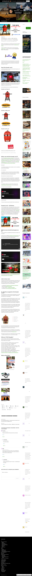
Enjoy (2, 547)
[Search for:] (27, 24)
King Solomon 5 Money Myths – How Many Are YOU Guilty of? (28, 375)
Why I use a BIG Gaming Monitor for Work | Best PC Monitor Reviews (28, 299)
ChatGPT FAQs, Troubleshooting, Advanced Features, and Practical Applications (26, 278)
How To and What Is (4, 552)
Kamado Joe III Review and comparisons (12, 285)
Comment (17, 478)
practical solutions (3, 560)
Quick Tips (2, 562)
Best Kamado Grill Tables (26, 73)
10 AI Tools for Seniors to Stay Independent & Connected (27, 215)
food (1, 548)
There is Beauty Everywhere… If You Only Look (27, 393)
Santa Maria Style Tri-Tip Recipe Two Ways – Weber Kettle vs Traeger (26, 168)
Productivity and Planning (5, 558)
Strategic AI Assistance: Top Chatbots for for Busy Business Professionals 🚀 (27, 179)
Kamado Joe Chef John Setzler (13, 235)
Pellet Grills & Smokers (5, 544)
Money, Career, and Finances (5, 554)
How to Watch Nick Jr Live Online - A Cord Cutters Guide (27, 75)
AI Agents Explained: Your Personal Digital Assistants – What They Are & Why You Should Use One (26, 198)
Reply (4, 436)
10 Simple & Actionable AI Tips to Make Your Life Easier (27, 72)
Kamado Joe (3, 543)
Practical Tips (3, 561)
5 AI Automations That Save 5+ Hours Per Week (26, 232)
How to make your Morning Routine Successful (26, 264)
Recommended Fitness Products (6, 551)
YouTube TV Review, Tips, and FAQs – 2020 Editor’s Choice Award (10, 424)
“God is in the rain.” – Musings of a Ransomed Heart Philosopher (27, 389)
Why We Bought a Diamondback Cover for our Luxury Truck (26, 78)
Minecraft (2, 553)
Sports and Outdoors (4, 565)
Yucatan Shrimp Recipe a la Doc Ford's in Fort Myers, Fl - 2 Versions (27, 60)
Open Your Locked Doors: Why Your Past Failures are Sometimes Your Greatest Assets (27, 130)
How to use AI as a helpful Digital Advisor (26, 109)
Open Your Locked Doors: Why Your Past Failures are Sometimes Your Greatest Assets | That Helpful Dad (28, 318)
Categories (24, 31)
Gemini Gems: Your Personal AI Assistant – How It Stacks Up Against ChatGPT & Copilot (27, 188)
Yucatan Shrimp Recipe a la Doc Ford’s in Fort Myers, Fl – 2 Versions (27, 482)
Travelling (2, 569)
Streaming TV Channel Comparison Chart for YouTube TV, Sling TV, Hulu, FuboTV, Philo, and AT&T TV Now (27, 65)
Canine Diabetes (4, 559)
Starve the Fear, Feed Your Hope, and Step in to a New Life (27, 119)
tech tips (2, 568)
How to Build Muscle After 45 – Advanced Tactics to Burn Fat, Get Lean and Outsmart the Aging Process (10, 420)
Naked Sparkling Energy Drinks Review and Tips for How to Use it (26, 150)
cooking (3, 549)
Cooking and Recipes (4, 541)
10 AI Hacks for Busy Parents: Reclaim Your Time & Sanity (26, 207)
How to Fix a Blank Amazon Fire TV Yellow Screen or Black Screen (27, 409)
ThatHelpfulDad (10, 41)
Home (23, 62)
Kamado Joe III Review (8, 286)
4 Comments (15, 41)
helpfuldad (5, 439)
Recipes (3, 546)
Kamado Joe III (3, 48)
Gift (28, 1)
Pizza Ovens (3, 545)
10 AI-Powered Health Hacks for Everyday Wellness (26, 224)
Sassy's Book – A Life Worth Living (5, 563)
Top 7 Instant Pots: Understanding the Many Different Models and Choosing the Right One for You (27, 270)
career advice (3, 555)
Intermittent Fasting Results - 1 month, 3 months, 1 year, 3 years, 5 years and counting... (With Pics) (26, 68)
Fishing (3, 566)
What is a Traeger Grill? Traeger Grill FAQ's (26, 83)
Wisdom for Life (3, 570)
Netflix (3, 557)
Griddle (3, 542)
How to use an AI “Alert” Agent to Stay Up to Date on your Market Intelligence (27, 159)
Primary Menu (31, 21)
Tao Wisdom (3, 571)
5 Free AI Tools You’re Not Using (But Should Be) (26, 240)
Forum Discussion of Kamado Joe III (11, 288)
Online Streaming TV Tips (5, 556)
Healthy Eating (4, 550)
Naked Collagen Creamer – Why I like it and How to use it (26, 256)
